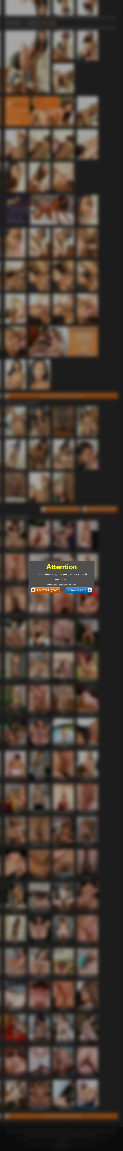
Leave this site (77, 590)
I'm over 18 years (47, 590)
